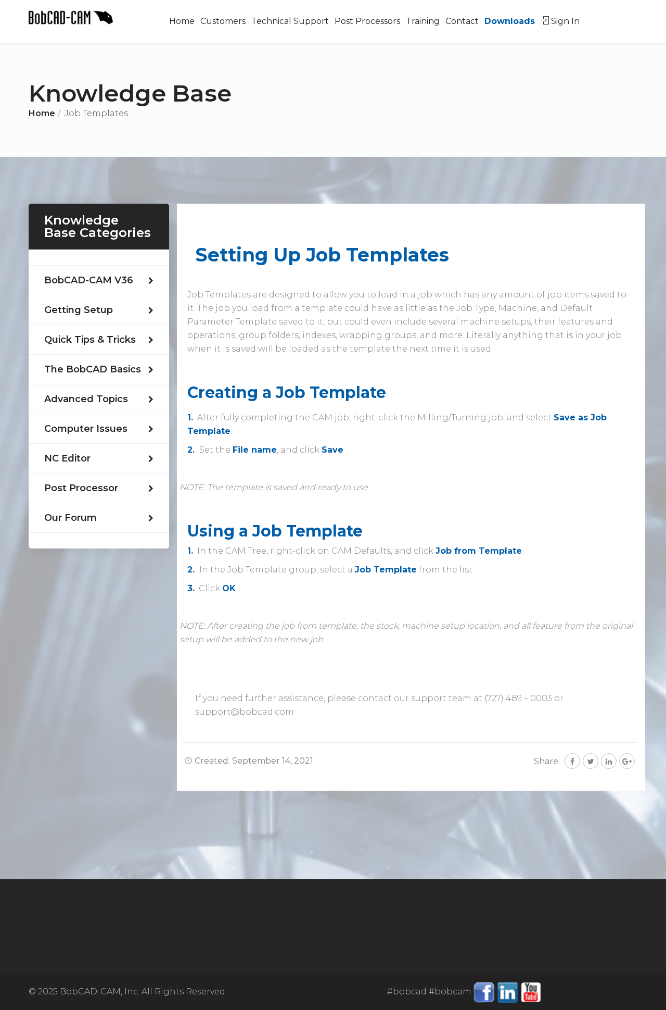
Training (423, 21)
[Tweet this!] (590, 761)
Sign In (564, 21)
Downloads (509, 21)
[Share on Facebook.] (572, 761)
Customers (223, 21)
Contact (462, 21)
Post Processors (367, 21)
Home (182, 21)
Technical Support (290, 21)
